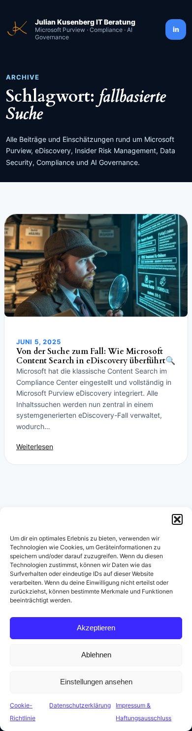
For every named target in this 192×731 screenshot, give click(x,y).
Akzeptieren (96, 627)
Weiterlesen (34, 446)
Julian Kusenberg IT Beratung (85, 22)
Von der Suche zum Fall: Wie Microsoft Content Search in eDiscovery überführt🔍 (95, 356)
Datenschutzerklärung (80, 705)
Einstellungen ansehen (96, 681)
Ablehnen (96, 654)
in (176, 29)
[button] (177, 519)
